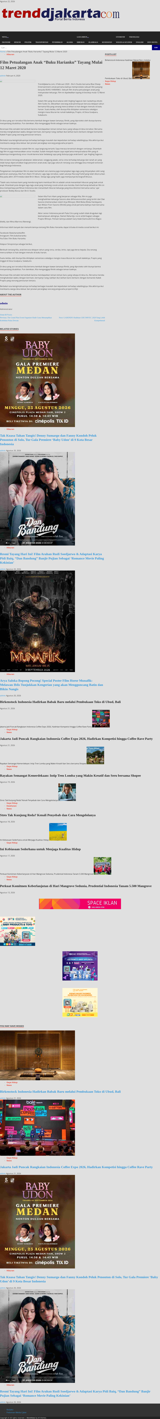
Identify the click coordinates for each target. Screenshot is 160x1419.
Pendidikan (57, 42)
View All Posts (6, 314)
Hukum (17, 42)
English (139, 42)
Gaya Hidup (82, 37)
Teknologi (134, 37)
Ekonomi (6, 42)
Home (2, 51)
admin (3, 75)
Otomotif (120, 37)
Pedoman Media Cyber (17, 1412)
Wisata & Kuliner (124, 42)
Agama (70, 42)
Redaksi (10, 1409)
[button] (80, 32)
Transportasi (41, 42)
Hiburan (80, 42)
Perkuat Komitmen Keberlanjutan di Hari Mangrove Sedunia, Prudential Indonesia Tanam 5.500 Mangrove (46, 874)
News (4, 37)
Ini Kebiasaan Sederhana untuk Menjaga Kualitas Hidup (24, 840)
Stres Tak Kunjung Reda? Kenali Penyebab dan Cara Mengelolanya (29, 800)
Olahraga (93, 42)
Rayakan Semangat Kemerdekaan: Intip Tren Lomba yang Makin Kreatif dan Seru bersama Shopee (43, 763)
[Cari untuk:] (80, 47)
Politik (28, 42)
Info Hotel (152, 42)
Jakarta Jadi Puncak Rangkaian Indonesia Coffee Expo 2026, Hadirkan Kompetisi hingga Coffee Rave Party (46, 726)
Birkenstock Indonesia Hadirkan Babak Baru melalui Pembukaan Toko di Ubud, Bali (60, 702)
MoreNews (31, 1418)
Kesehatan (107, 42)
